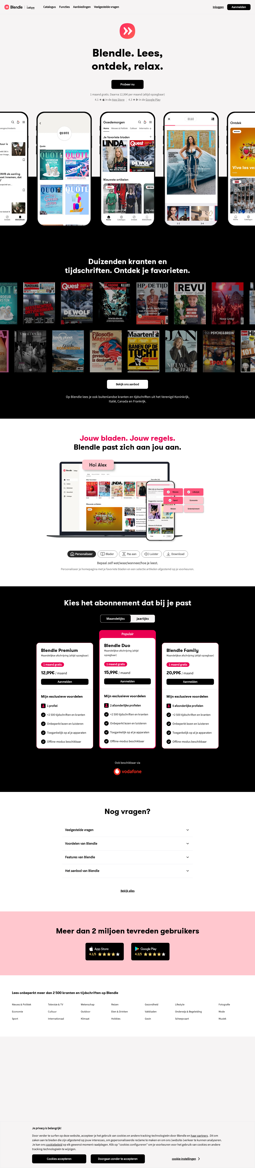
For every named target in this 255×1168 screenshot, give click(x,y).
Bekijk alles (128, 891)
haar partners (199, 1136)
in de (115, 100)
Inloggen (218, 7)
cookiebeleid (54, 1145)
